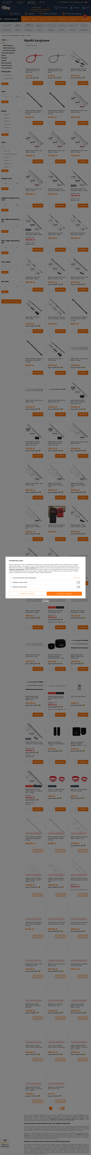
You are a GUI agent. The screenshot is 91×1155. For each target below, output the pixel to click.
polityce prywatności (30, 567)
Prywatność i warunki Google (16, 569)
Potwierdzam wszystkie (64, 593)
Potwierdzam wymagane (27, 593)
